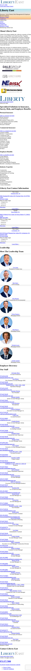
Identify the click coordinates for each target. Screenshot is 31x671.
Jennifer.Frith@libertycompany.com (10, 492)
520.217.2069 (4, 479)
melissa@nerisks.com (6, 589)
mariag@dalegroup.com (7, 553)
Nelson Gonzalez (15, 597)
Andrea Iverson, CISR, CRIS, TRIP (15, 385)
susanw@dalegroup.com (7, 625)
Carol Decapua (15, 403)
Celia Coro (15, 415)
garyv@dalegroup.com (6, 450)
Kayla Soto (15, 500)
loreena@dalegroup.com (7, 541)
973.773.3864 (4, 503)
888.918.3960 (4, 217)
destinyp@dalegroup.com (7, 444)
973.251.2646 (4, 236)
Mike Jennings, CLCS (15, 590)
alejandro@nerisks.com (6, 377)
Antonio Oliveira (15, 391)
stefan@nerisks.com (5, 613)
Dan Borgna (15, 298)
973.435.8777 (4, 630)
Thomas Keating (15, 633)
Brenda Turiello (15, 397)
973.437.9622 (4, 600)
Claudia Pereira (15, 421)
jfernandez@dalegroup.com (8, 480)
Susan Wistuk (15, 621)
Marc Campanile (15, 542)
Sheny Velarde (15, 603)
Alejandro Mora (15, 373)
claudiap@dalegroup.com (7, 426)
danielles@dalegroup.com (7, 438)
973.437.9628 (4, 382)
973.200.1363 (4, 442)
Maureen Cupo (15, 578)
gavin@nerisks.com (5, 456)
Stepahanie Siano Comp (15, 615)
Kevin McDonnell (15, 518)
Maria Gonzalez (15, 554)
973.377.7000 (4, 199)
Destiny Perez (15, 439)
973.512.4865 (4, 418)
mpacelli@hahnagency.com (7, 565)
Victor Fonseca (15, 314)
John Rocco (15, 329)
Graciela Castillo (15, 457)
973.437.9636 (4, 424)
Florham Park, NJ (15, 193)
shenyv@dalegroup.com (7, 607)
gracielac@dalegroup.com (7, 462)
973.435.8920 (4, 454)
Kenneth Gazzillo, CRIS (15, 506)
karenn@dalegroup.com (7, 498)
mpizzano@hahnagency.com (8, 577)
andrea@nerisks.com (6, 389)
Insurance (2, 23)
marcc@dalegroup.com (6, 547)
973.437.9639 (4, 394)
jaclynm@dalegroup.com (7, 474)
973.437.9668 (4, 539)
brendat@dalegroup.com (7, 402)
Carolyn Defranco (15, 409)
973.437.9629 (4, 636)
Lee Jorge (15, 267)
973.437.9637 (4, 485)
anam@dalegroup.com (6, 383)
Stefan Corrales (15, 609)
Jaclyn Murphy (15, 469)
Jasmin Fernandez (15, 476)
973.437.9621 (4, 521)
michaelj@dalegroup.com (7, 595)
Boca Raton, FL (15, 212)
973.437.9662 (4, 467)
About (1, 21)
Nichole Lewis (15, 345)
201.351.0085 (4, 557)
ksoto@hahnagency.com (7, 504)
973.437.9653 (4, 624)
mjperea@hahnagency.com (7, 571)
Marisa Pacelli (15, 560)
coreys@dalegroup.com (6, 432)
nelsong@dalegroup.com (7, 601)
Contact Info (3, 24)
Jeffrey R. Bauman (15, 482)
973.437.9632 (4, 406)
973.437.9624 (4, 473)
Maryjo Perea (15, 566)
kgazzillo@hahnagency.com (8, 510)
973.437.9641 (4, 400)
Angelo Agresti (16, 360)
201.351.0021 (4, 515)
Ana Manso (15, 379)
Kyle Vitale (16, 524)
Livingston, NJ (15, 230)
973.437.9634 (4, 436)
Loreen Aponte (15, 536)
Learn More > (15, 208)
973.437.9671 (4, 460)
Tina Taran (15, 639)
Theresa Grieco (15, 627)
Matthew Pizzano (15, 572)
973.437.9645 (4, 581)
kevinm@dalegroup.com (7, 523)
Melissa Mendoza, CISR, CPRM (15, 584)
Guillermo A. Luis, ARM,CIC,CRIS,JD (15, 463)
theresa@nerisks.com (6, 631)
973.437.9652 (4, 606)
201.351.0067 (4, 491)
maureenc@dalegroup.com (7, 583)
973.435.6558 (4, 376)
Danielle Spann (15, 433)
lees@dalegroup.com (6, 535)
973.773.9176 (4, 412)
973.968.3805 (4, 563)
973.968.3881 (4, 569)
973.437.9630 (4, 533)
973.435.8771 (4, 527)
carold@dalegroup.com (6, 408)
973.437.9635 (4, 448)
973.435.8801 (4, 612)
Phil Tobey (15, 283)
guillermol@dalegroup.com (7, 468)
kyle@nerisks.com (5, 529)
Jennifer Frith (15, 488)
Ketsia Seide (15, 512)
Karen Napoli (15, 494)
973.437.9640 (4, 497)
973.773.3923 (4, 575)
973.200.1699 (4, 545)
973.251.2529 (4, 388)
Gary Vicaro (15, 445)
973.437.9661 (4, 594)
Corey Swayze (15, 427)
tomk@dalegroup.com (6, 637)
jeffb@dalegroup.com (6, 486)
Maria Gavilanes (15, 548)
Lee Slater (15, 530)
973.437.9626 (4, 642)
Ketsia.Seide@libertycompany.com (10, 516)
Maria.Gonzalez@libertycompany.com (11, 559)
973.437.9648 (4, 430)
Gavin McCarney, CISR (15, 451)
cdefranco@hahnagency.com (8, 414)
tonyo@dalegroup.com (6, 395)
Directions (2, 207)
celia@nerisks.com (5, 420)
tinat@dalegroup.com (6, 644)
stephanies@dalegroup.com (8, 619)
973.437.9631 (4, 618)
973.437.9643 (4, 551)
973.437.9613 (4, 588)
